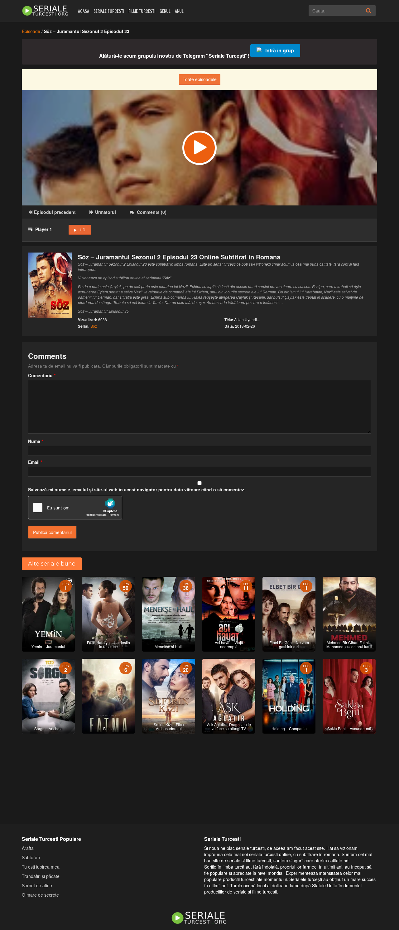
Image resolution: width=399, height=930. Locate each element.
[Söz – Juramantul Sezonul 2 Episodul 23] (199, 147)
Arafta (28, 848)
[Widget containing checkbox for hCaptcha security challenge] (75, 507)
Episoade (31, 31)
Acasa (83, 10)
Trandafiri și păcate (41, 876)
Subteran (31, 857)
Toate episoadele (200, 79)
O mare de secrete (40, 895)
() (151, 212)
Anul (179, 10)
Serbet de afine (37, 885)
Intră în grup (279, 50)
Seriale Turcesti (109, 10)
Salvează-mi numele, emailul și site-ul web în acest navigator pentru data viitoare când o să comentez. (136, 489)
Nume (35, 441)
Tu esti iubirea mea (41, 867)
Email (35, 462)
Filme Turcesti (141, 10)
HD (82, 229)
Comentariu (41, 375)
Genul (165, 10)
